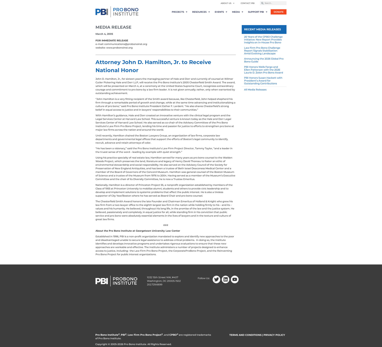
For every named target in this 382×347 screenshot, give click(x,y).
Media (236, 11)
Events (219, 11)
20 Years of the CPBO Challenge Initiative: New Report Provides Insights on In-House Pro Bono (263, 39)
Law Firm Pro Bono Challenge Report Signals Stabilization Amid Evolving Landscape (262, 50)
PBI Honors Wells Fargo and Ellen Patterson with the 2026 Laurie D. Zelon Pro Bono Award (263, 70)
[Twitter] (216, 279)
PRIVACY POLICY (274, 335)
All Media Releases (255, 89)
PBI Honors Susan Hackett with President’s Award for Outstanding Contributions (263, 80)
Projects (178, 11)
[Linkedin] (225, 279)
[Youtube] (234, 279)
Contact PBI (248, 3)
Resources (199, 11)
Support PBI (256, 11)
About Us (226, 3)
